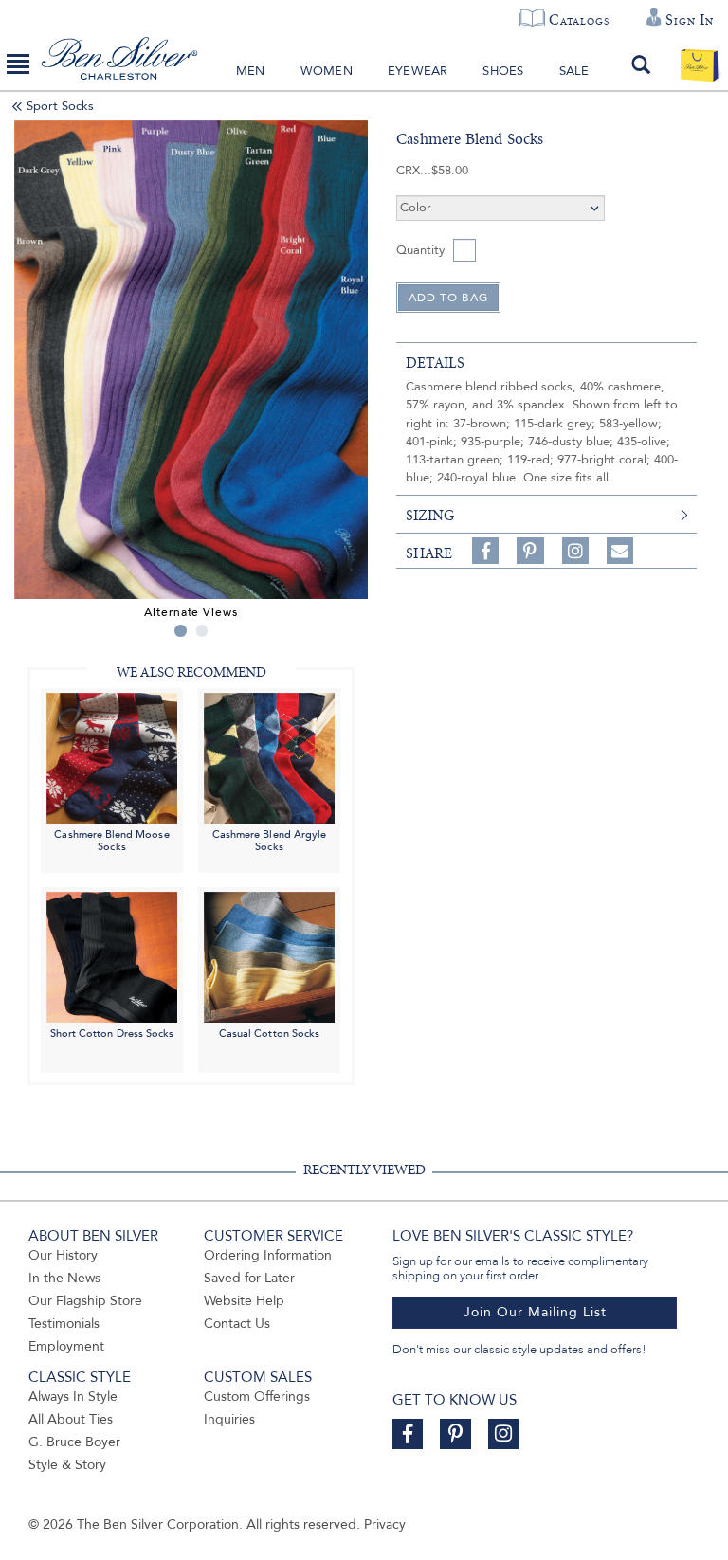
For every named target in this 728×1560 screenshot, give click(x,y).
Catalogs (579, 19)
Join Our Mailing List (535, 1312)
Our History (63, 1255)
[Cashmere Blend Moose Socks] (111, 757)
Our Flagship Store (85, 1301)
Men (250, 71)
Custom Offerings (257, 1397)
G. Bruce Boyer (74, 1442)
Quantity (420, 250)
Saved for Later (249, 1278)
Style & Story (67, 1465)
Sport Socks (60, 106)
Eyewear (417, 71)
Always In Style (73, 1397)
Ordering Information (268, 1255)
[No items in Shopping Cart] (699, 64)
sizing (430, 515)
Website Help (244, 1301)
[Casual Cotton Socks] (269, 957)
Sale (574, 71)
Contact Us (237, 1324)
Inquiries (229, 1419)
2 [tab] (202, 631)
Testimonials (64, 1324)
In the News (64, 1278)
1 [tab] (180, 631)
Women (326, 71)
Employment (66, 1346)
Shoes (502, 71)
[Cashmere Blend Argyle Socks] (269, 757)
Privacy (385, 1524)
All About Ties (70, 1419)
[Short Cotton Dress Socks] (111, 957)
